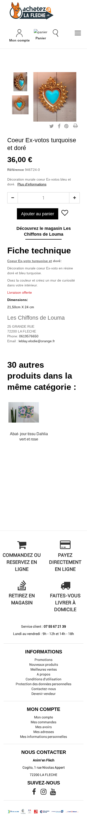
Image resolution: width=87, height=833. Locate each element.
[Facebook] (34, 793)
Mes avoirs (43, 727)
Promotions (43, 660)
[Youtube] (53, 793)
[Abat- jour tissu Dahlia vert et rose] (28, 412)
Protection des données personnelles (43, 684)
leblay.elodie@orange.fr (37, 341)
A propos (43, 674)
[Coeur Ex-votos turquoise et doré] (20, 82)
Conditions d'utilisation (43, 679)
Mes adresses (43, 732)
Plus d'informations (31, 184)
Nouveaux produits (43, 664)
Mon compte (43, 717)
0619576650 (28, 336)
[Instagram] (44, 793)
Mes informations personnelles (43, 737)
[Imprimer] (75, 126)
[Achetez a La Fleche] (43, 10)
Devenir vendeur (43, 694)
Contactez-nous (43, 689)
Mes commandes (43, 722)
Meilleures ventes (43, 669)
